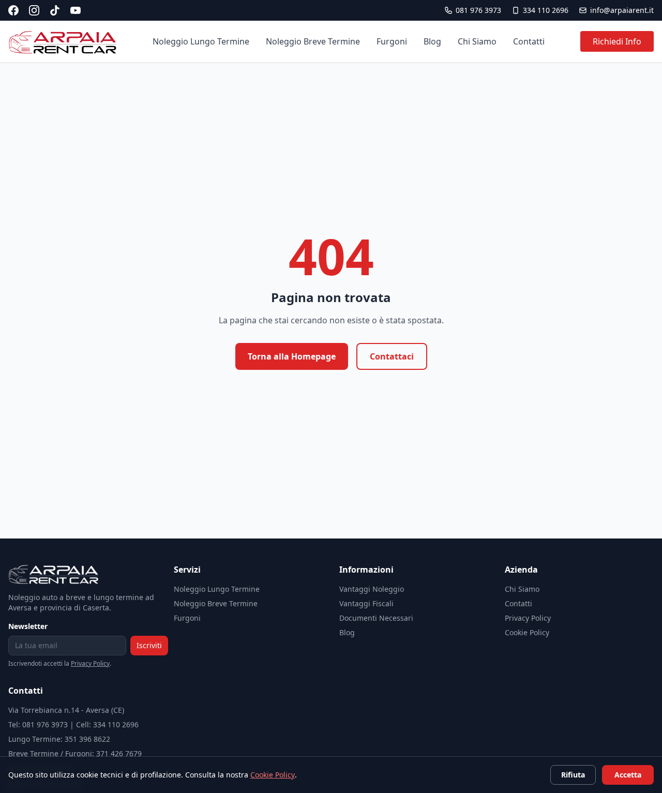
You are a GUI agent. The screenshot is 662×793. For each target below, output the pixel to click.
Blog (432, 41)
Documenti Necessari (376, 618)
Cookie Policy (527, 632)
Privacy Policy (90, 663)
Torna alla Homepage (292, 356)
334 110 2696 (545, 10)
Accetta (627, 775)
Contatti (529, 41)
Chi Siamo (477, 41)
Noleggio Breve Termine (313, 41)
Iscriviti (149, 645)
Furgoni (392, 41)
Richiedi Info (617, 41)
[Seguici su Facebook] (13, 10)
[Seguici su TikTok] (55, 10)
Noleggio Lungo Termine (201, 41)
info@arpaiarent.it (622, 10)
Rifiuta (573, 775)
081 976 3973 (478, 10)
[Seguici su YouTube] (75, 10)
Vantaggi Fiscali (366, 603)
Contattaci (392, 356)
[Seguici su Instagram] (34, 10)
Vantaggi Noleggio (371, 589)
